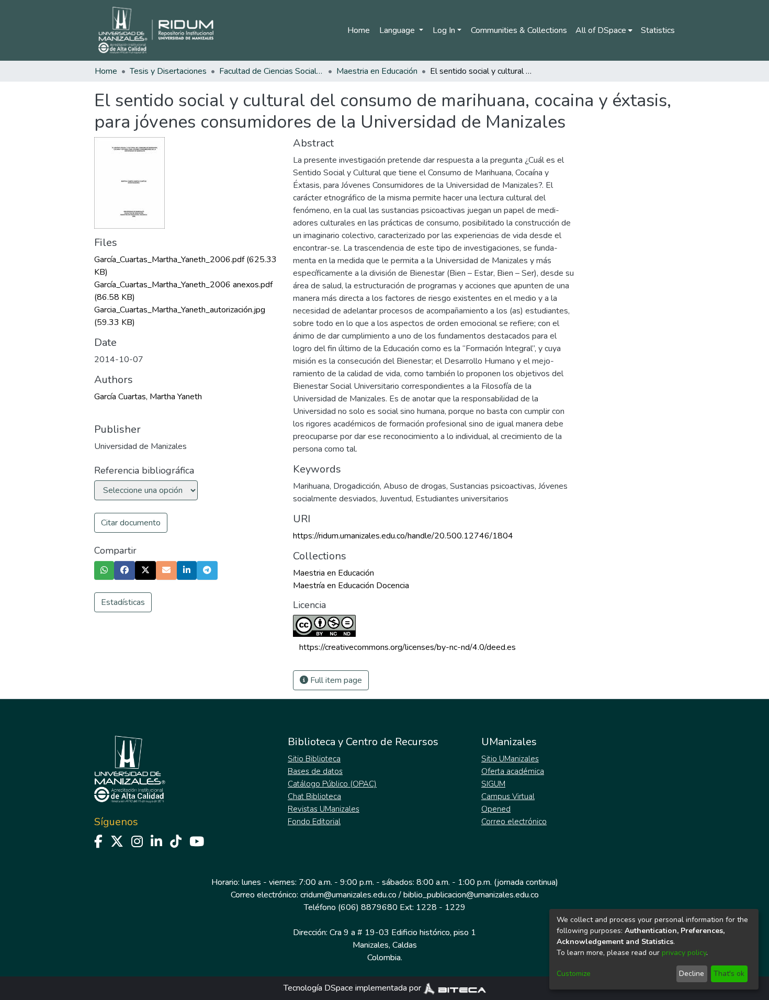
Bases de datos (315, 771)
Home (358, 30)
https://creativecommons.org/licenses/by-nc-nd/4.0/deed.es (407, 647)
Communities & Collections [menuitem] (519, 30)
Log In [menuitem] (444, 30)
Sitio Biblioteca (314, 759)
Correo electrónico (514, 821)
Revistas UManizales (323, 809)
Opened (496, 809)
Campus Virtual (508, 796)
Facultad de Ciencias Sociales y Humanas (271, 71)
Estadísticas (123, 602)
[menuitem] (603, 30)
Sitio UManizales (510, 759)
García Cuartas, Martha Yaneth (148, 396)
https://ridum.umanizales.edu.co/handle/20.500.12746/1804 (403, 536)
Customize (574, 974)
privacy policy (684, 953)
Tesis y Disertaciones (168, 71)
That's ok (729, 974)
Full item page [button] (335, 680)
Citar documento (131, 523)
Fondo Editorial (314, 821)
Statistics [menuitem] (658, 30)
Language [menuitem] (398, 30)
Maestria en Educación (376, 71)
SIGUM (493, 784)
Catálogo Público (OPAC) (332, 784)
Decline (691, 974)
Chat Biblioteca (314, 796)
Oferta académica (512, 771)
